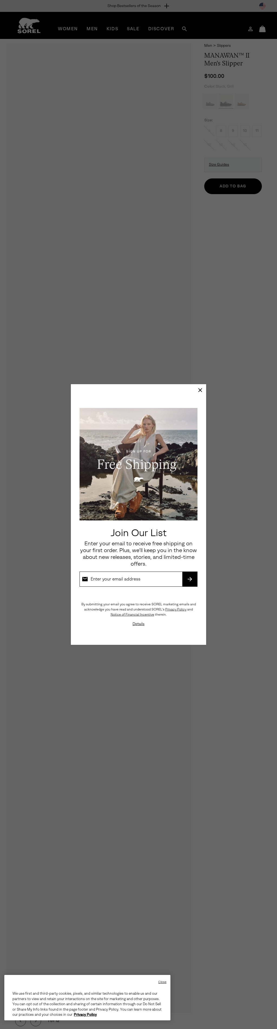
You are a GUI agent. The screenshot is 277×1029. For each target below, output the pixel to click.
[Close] (200, 390)
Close (162, 982)
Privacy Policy (175, 609)
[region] (87, 997)
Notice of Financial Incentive (132, 614)
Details (138, 624)
